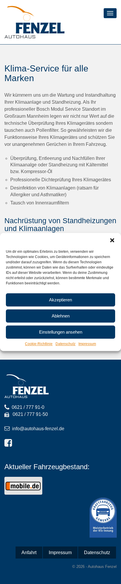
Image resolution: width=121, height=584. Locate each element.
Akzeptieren (60, 299)
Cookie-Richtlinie (39, 344)
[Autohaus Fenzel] (34, 21)
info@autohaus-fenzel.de (38, 428)
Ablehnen (61, 315)
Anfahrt (28, 552)
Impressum (87, 344)
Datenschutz (65, 344)
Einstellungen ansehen (60, 331)
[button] (112, 240)
